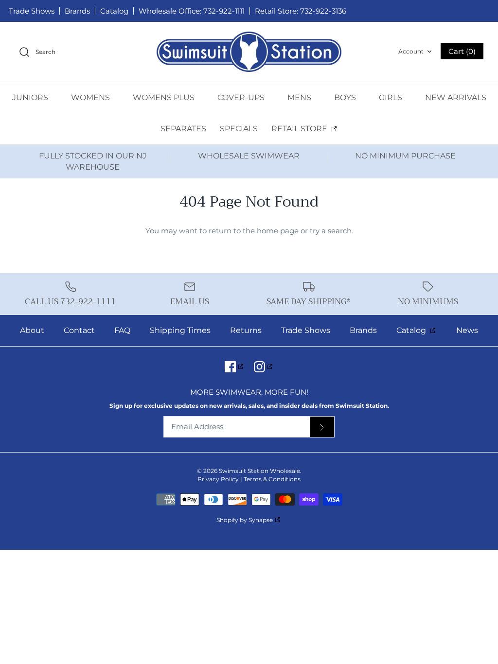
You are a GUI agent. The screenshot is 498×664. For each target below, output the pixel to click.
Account (411, 51)
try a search (331, 230)
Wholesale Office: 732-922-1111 (192, 11)
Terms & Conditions (272, 479)
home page (278, 230)
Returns (246, 330)
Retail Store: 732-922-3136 (300, 11)
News (467, 330)
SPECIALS (239, 128)
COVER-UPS (242, 97)
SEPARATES (183, 128)
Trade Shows (31, 11)
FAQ (122, 330)
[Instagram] (264, 366)
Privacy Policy (218, 479)
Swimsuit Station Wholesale (259, 470)
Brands (77, 11)
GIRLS (391, 97)
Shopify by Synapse (244, 520)
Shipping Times (180, 330)
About (32, 330)
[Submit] (322, 427)
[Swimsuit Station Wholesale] (249, 52)
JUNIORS (31, 97)
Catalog (114, 11)
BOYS (346, 97)
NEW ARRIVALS (455, 97)
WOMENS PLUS (164, 97)
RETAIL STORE (300, 128)
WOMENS (91, 97)
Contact (79, 330)
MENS (300, 97)
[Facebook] (235, 366)
